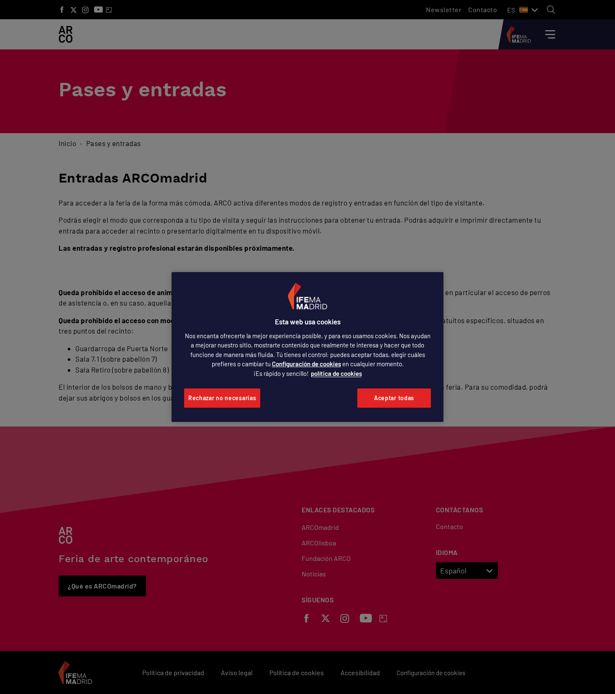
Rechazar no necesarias (222, 397)
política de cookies (336, 373)
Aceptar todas (394, 397)
